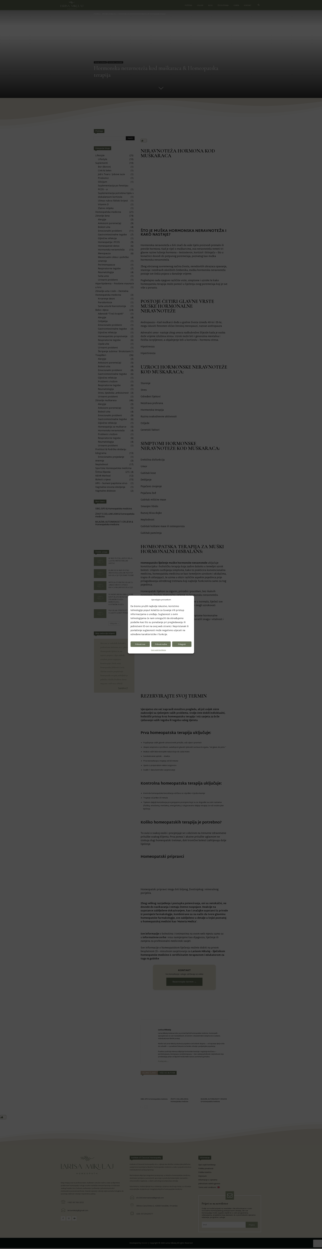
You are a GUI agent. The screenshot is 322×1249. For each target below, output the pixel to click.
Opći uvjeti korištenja (158, 650)
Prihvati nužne (161, 644)
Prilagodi (182, 644)
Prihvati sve (140, 644)
